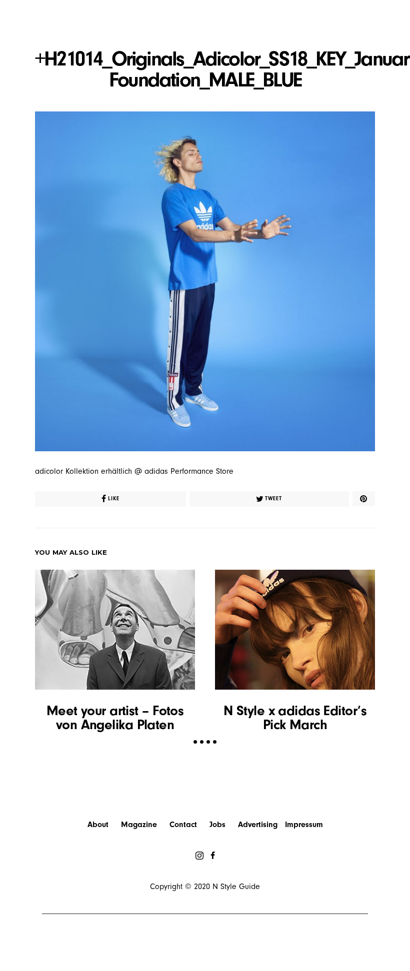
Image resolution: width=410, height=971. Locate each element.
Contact (183, 824)
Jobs (218, 824)
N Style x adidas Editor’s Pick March (295, 718)
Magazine (139, 824)
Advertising (258, 824)
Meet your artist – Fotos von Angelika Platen (115, 718)
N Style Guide (236, 886)
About (98, 824)
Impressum (304, 824)
